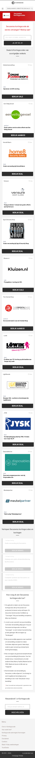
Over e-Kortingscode (8, 727)
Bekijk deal (17, 174)
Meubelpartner (8, 490)
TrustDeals (5, 747)
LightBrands (6, 374)
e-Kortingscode (17, 753)
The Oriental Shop (8, 297)
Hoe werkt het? (7, 730)
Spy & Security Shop (9, 219)
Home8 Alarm (7, 142)
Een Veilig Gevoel (9, 103)
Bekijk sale (17, 97)
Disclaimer (5, 739)
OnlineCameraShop (9, 65)
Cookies (4, 742)
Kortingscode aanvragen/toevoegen (13, 733)
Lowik (5, 335)
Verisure (6, 181)
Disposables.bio (7, 451)
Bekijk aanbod (18, 135)
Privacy (4, 736)
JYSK (5, 413)
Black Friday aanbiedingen (10, 744)
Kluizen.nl (6, 258)
